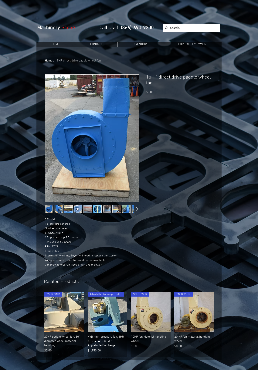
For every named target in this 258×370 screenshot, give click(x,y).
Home (49, 61)
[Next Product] (219, 324)
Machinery (49, 28)
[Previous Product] (38, 324)
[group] (129, 324)
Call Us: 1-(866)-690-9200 (127, 28)
